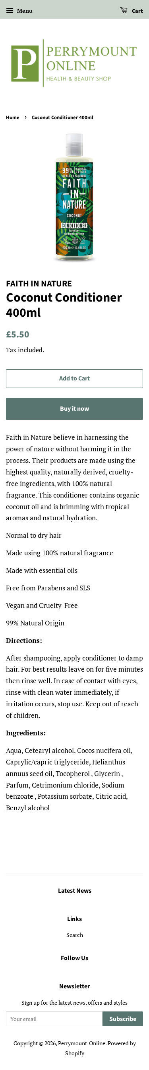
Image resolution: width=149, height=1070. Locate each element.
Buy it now (74, 408)
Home (12, 117)
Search (74, 935)
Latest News (74, 890)
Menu (24, 10)
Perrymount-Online (81, 1043)
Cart (137, 11)
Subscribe (122, 1019)
